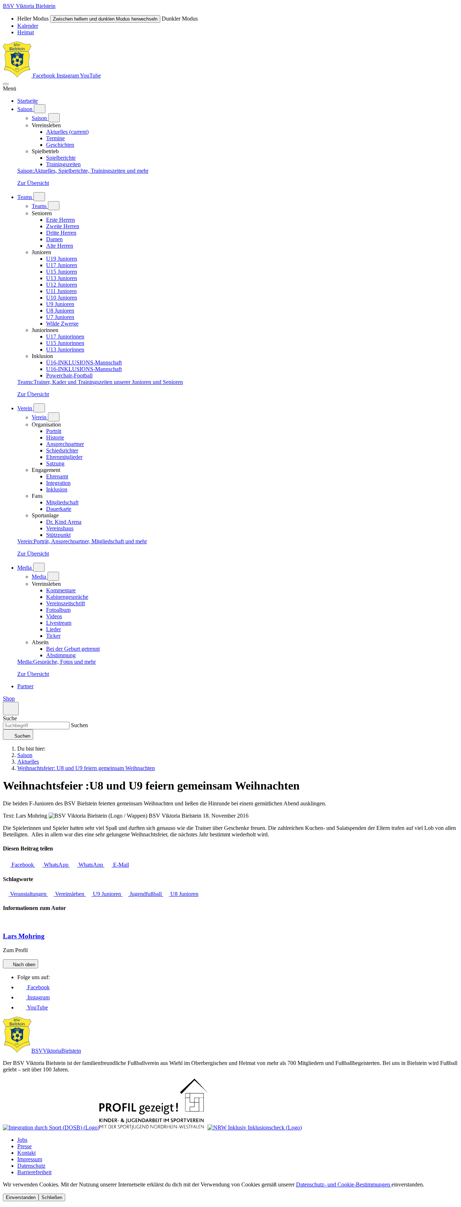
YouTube (90, 75)
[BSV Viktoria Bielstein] (17, 75)
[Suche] (11, 708)
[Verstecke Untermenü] (54, 117)
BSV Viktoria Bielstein (29, 6)
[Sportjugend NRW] (153, 1127)
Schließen (51, 1197)
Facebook (44, 75)
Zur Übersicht (33, 183)
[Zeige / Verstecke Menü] (6, 84)
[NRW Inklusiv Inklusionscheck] (254, 1127)
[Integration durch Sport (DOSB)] (51, 1127)
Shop (9, 698)
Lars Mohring (24, 936)
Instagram (68, 75)
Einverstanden (21, 1197)
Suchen (79, 725)
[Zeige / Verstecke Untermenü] (39, 108)
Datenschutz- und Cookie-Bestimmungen (343, 1184)
